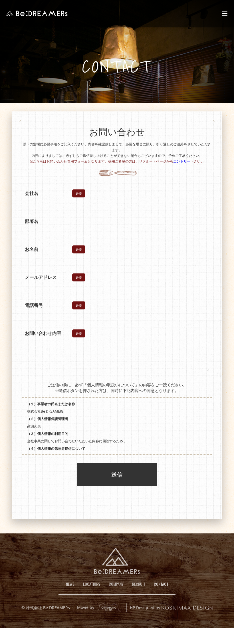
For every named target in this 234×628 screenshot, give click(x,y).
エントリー (181, 161)
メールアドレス (41, 277)
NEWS (70, 584)
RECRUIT (138, 584)
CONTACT (161, 584)
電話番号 (34, 305)
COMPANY (116, 584)
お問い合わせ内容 (43, 333)
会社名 (32, 193)
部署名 (32, 221)
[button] (224, 13)
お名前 (32, 249)
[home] (37, 13)
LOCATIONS (91, 584)
